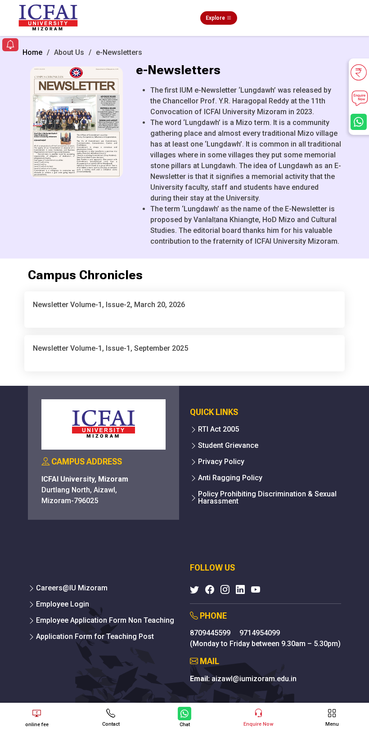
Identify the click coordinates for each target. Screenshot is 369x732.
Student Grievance (228, 445)
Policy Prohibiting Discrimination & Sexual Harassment (267, 498)
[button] (10, 45)
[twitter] (194, 589)
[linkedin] (240, 589)
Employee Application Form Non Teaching (105, 620)
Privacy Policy (221, 461)
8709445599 (211, 633)
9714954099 (259, 633)
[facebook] (209, 589)
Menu (332, 724)
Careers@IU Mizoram (72, 588)
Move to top (181, 689)
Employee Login (62, 604)
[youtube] (255, 589)
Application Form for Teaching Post (95, 636)
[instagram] (225, 589)
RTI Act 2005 (218, 429)
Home (32, 52)
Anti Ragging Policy (230, 478)
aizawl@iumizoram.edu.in (254, 678)
